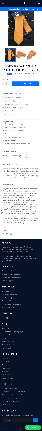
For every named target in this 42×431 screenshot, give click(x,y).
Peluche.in (6, 247)
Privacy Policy (7, 298)
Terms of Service (8, 345)
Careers (5, 338)
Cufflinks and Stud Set (10, 401)
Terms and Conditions (10, 301)
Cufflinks (5, 362)
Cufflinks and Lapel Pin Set (12, 395)
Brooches (5, 371)
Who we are (6, 291)
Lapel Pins (6, 368)
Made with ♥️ (17, 429)
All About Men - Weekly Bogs (12, 332)
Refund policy (7, 348)
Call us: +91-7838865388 (11, 277)
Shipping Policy (8, 307)
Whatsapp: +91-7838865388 (12, 274)
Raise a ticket (7, 271)
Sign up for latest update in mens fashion (17, 415)
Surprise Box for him (9, 388)
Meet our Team (7, 335)
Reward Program (8, 341)
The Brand (5, 328)
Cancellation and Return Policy (13, 304)
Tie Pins (5, 365)
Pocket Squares (7, 378)
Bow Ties (5, 358)
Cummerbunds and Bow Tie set (13, 392)
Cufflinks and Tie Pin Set (11, 398)
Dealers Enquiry (8, 281)
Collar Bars (6, 375)
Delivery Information (9, 294)
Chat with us (34, 427)
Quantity (5, 79)
